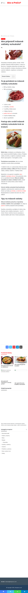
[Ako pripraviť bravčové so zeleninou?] (7, 360)
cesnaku (11, 106)
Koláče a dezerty (6, 435)
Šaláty (3, 453)
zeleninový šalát (21, 191)
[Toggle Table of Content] (12, 76)
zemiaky (13, 191)
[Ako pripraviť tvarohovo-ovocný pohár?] (7, 374)
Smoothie (5, 442)
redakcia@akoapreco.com (11, 581)
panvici (3, 205)
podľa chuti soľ (8, 113)
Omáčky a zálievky (6, 444)
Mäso (3, 437)
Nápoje (3, 440)
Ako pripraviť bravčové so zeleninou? (7, 366)
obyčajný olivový (10, 176)
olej (21, 174)
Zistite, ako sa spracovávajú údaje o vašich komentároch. (14, 425)
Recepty (12, 35)
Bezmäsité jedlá (5, 433)
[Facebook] (7, 347)
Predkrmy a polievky (6, 449)
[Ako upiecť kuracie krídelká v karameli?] (21, 375)
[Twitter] (10, 347)
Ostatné (4, 446)
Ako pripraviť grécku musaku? (20, 365)
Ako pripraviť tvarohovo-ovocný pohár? (6, 382)
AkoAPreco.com (5, 35)
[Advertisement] (14, 20)
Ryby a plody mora (6, 451)
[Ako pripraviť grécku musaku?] (21, 359)
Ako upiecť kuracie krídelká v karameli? (20, 383)
